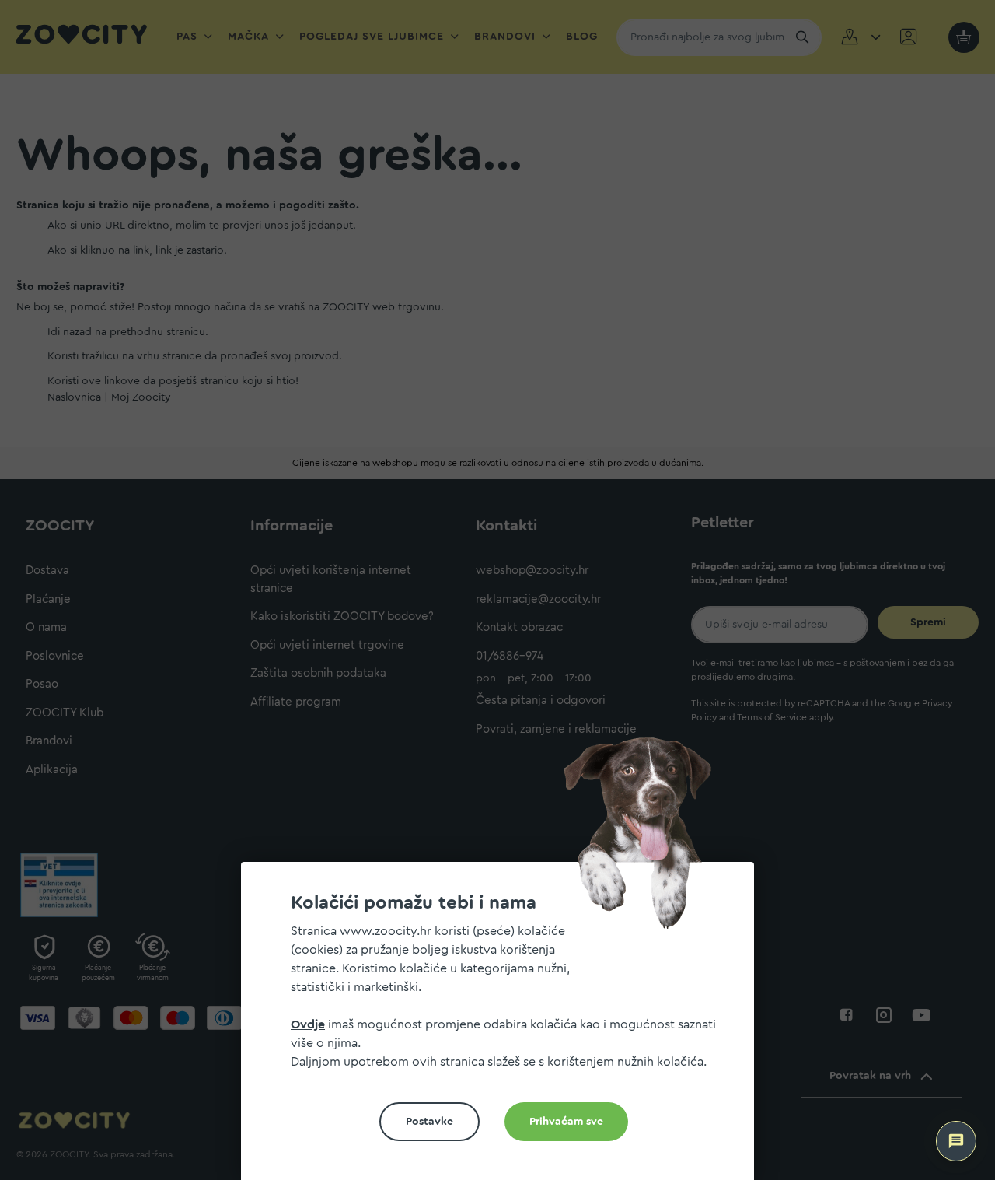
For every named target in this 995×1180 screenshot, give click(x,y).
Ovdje (308, 1024)
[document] (503, 1027)
